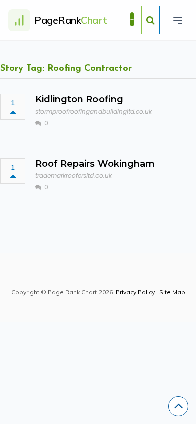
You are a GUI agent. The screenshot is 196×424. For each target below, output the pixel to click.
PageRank (70, 20)
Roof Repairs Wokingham (95, 163)
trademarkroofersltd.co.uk (73, 175)
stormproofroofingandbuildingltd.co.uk (93, 111)
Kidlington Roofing (79, 99)
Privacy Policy (135, 292)
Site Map (172, 292)
